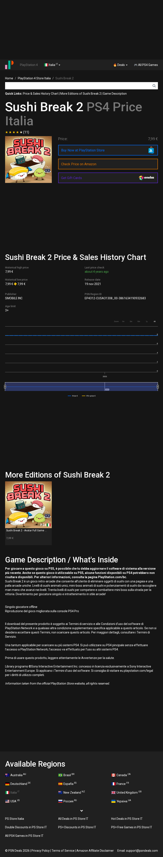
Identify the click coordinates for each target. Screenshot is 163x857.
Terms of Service (63, 850)
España (69, 783)
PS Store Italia (14, 818)
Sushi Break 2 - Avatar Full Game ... (26, 530)
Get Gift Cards (71, 178)
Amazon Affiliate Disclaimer (95, 850)
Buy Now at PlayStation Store (83, 150)
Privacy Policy (40, 850)
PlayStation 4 (29, 65)
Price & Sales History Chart (40, 93)
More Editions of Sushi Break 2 (80, 93)
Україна (124, 801)
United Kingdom (129, 792)
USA (15, 801)
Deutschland (20, 783)
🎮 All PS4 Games (146, 65)
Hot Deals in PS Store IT (127, 818)
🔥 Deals (119, 65)
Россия (70, 801)
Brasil (68, 775)
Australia (18, 775)
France (123, 783)
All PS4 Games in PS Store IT (24, 835)
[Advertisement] (81, 30)
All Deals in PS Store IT (73, 818)
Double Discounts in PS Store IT (26, 827)
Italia (53, 65)
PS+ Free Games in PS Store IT (131, 827)
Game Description (115, 93)
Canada (124, 775)
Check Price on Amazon (78, 164)
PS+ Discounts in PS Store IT (77, 827)
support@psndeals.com (142, 850)
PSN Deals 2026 (19, 850)
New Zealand (74, 792)
